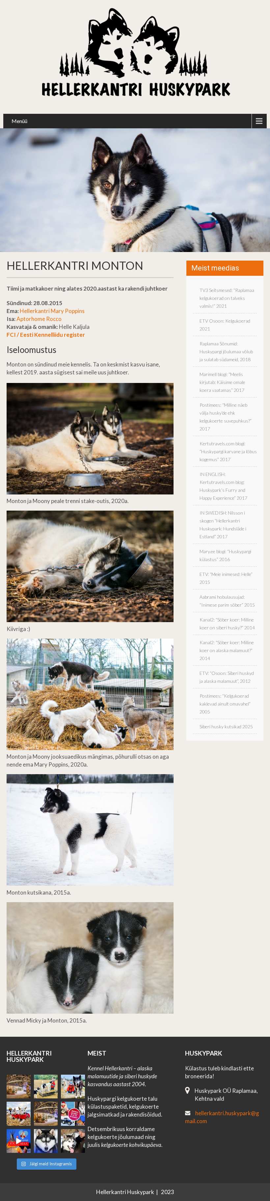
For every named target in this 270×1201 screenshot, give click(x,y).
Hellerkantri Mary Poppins (52, 310)
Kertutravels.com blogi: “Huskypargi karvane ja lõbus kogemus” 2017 (228, 451)
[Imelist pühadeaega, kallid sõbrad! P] (46, 1114)
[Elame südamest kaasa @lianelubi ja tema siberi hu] (19, 1114)
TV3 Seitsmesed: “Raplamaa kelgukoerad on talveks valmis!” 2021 (227, 298)
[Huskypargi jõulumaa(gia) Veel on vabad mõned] (19, 1087)
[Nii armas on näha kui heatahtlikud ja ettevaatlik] (46, 1087)
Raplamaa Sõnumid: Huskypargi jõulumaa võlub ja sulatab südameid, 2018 (226, 351)
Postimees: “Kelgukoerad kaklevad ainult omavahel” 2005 (225, 703)
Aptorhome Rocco (39, 318)
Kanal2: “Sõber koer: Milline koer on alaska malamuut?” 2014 (227, 650)
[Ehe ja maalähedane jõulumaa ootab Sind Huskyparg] (73, 1114)
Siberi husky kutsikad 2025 (226, 726)
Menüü (19, 121)
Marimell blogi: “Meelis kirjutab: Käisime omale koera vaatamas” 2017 (222, 382)
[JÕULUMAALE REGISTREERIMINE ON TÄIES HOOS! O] (19, 1141)
